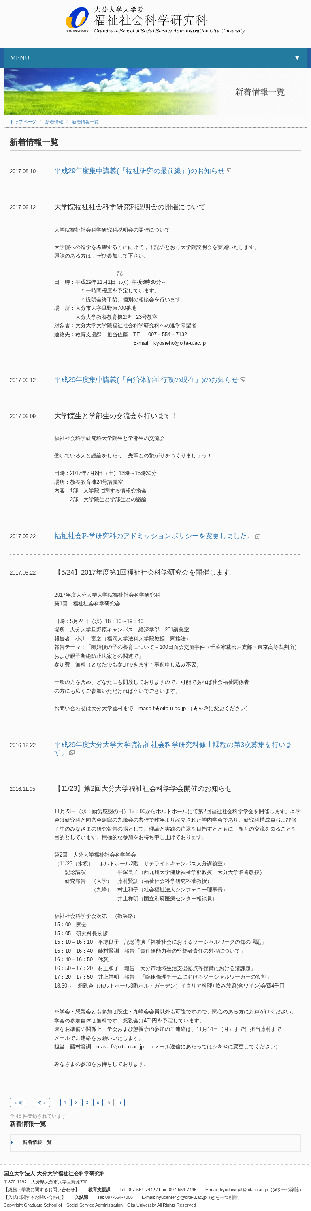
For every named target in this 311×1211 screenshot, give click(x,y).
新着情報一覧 (85, 121)
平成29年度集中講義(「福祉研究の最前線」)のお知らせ (139, 171)
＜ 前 (18, 1102)
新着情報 (54, 121)
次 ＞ (42, 1102)
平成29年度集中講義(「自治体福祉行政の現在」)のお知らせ (146, 380)
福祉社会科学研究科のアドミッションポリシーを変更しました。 (154, 536)
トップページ (23, 121)
